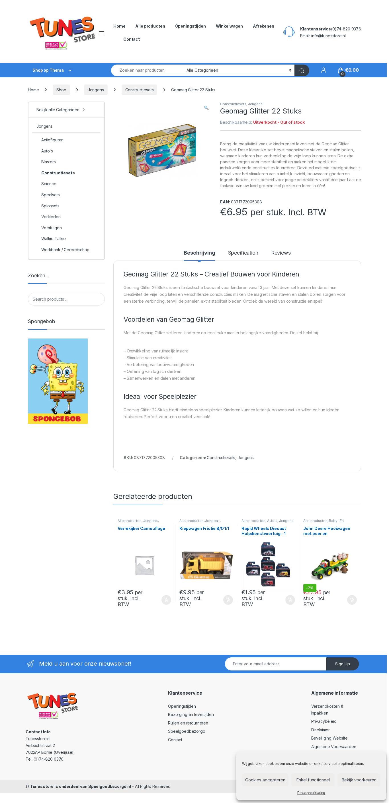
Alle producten (150, 26)
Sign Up (342, 663)
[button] (206, 107)
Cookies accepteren (265, 780)
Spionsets (50, 205)
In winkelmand (160, 600)
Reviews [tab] (281, 253)
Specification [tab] (243, 253)
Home (119, 26)
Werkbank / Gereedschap (65, 249)
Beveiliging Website (329, 738)
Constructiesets (139, 89)
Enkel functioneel (313, 780)
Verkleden (51, 216)
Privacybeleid (324, 721)
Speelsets (50, 194)
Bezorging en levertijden (191, 714)
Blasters (48, 161)
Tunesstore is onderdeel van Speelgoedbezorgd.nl (80, 786)
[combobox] (147, 70)
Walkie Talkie (53, 238)
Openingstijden (190, 26)
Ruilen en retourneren (188, 723)
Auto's (272, 521)
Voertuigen (51, 227)
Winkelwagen (229, 26)
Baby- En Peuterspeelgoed (323, 523)
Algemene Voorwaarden (333, 746)
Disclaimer (320, 729)
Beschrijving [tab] (199, 253)
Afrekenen (263, 26)
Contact (131, 39)
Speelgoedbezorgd (186, 731)
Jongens (96, 89)
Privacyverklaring (311, 792)
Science (48, 183)
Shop (61, 89)
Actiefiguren (52, 139)
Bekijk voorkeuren (358, 780)
